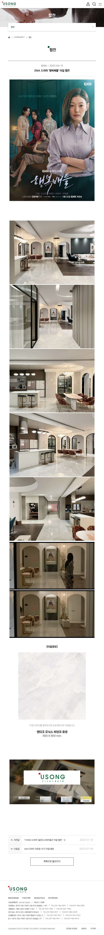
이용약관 (84, 928)
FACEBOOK (53, 898)
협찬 (30, 37)
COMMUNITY (19, 37)
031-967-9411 (56, 915)
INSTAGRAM (13, 898)
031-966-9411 (54, 918)
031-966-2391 (60, 906)
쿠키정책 (93, 928)
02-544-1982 (47, 909)
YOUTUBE (26, 898)
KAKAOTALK (39, 898)
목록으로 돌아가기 (52, 861)
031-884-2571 (52, 912)
